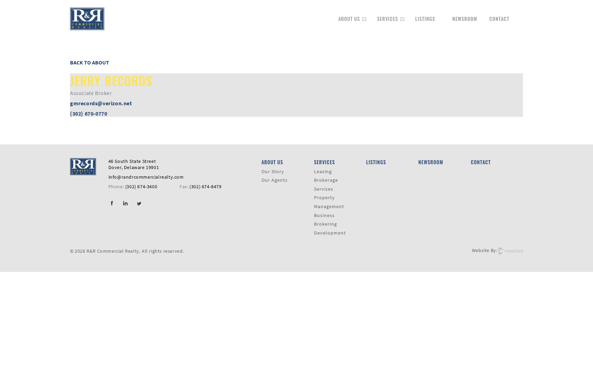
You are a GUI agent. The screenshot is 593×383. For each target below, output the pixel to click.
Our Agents (274, 180)
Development (330, 233)
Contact (499, 18)
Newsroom (464, 18)
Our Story (272, 171)
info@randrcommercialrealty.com (146, 177)
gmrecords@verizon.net (101, 103)
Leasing (323, 171)
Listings (425, 18)
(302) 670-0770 (88, 113)
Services (387, 18)
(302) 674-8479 (205, 186)
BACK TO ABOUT (89, 62)
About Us (349, 18)
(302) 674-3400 (141, 186)
